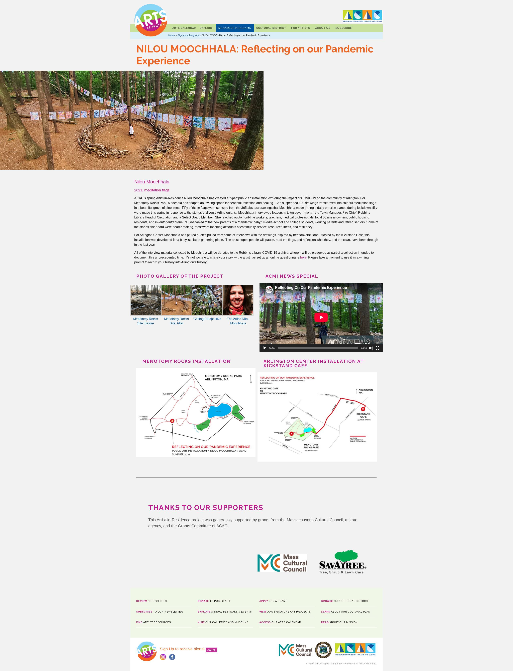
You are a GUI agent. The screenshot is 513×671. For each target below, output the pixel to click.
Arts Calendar (184, 27)
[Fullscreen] (378, 348)
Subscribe (343, 27)
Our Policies (151, 601)
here (303, 257)
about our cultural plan (345, 611)
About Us (322, 27)
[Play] (265, 348)
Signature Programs (234, 27)
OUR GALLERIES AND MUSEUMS (223, 622)
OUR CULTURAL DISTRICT (345, 601)
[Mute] (371, 348)
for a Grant (273, 601)
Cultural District (271, 27)
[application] (321, 317)
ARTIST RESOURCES (153, 622)
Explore (206, 27)
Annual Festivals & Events (225, 611)
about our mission (339, 622)
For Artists (300, 27)
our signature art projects (285, 611)
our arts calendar (280, 622)
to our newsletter (159, 611)
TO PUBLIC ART (214, 601)
